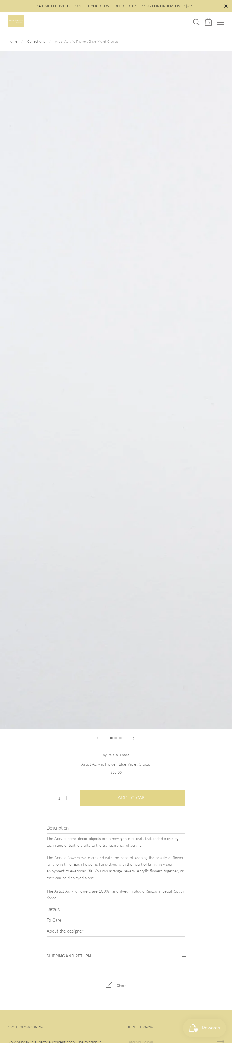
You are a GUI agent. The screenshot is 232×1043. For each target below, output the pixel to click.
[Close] (223, 973)
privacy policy (36, 1008)
